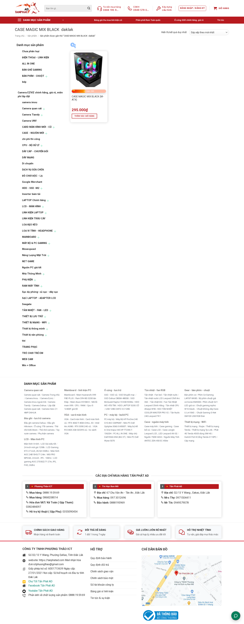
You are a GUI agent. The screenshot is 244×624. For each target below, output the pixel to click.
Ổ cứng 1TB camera (43, 426)
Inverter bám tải (31, 194)
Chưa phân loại (30, 51)
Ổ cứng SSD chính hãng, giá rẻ (188, 20)
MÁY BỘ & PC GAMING (34, 243)
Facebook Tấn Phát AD (41, 585)
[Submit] (89, 8)
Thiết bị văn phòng (33, 334)
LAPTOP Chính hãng (34, 200)
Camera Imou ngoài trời (35, 402)
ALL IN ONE (28, 63)
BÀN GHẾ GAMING (32, 69)
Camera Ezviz (46, 398)
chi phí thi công (31, 139)
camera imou (29, 102)
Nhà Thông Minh (31, 273)
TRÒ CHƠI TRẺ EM (32, 353)
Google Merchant (32, 182)
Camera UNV (29, 120)
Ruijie (201, 426)
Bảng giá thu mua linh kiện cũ (108, 20)
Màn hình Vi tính (31, 444)
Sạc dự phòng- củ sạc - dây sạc (40, 292)
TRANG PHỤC (29, 347)
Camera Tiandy (31, 114)
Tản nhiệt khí (156, 402)
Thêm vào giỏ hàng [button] (84, 116)
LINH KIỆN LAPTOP (32, 212)
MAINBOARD (29, 237)
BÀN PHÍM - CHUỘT (33, 76)
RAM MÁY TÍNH (30, 285)
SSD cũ (113, 395)
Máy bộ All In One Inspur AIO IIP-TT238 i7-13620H (121, 430)
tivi (23, 340)
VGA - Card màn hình (74, 419)
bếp (24, 82)
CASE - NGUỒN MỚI (33, 133)
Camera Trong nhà (50, 395)
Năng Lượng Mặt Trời (34, 255)
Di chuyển (27, 163)
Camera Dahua (39, 405)
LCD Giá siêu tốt (48, 444)
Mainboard (69, 395)
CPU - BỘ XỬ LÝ (30, 145)
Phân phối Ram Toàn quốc (148, 20)
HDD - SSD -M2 (30, 188)
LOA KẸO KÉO (30, 224)
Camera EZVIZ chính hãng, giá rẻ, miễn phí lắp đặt (40, 94)
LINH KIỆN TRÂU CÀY (33, 218)
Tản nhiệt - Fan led (153, 395)
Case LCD (156, 430)
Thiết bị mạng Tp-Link (202, 430)
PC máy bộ (109, 419)
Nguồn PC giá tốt (31, 267)
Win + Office (29, 365)
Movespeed (29, 249)
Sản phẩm (32, 36)
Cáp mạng (189, 440)
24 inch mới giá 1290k (34, 447)
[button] (192, 8)
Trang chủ (19, 36)
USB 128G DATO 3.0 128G (118, 409)
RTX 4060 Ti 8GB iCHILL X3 (80, 423)
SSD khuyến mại (127, 395)
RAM (83, 405)
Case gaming (166, 426)
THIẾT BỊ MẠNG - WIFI (34, 322)
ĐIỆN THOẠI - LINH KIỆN (35, 57)
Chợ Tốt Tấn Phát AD (40, 581)
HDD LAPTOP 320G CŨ (128, 405)
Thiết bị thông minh (33, 328)
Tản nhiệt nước (170, 395)
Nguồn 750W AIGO (153, 437)
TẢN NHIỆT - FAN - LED (35, 310)
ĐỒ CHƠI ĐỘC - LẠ (32, 175)
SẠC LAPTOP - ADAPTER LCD (39, 298)
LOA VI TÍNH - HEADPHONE (37, 230)
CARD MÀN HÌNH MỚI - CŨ (36, 127)
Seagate (27, 304)
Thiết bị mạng (190, 426)
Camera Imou (32, 398)
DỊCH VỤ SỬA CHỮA (33, 169)
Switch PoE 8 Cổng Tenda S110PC (200, 437)
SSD (106, 395)
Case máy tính (151, 426)
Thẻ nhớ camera (46, 430)
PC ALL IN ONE (120, 433)
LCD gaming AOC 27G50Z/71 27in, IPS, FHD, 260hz (40, 462)
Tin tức (220, 20)
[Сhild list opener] (46, 76)
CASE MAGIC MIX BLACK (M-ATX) (88, 98)
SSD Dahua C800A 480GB (116, 398)
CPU (77, 405)
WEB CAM (27, 359)
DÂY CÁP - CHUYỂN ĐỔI (35, 151)
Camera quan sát (32, 108)
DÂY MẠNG (28, 157)
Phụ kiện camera (46, 433)
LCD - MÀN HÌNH (31, 206)
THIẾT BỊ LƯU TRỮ (32, 316)
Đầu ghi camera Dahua (35, 423)
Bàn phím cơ (190, 395)
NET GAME (28, 261)
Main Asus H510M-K (80, 402)
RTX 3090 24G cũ (83, 426)
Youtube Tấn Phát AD (40, 590)
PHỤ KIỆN (27, 279)
